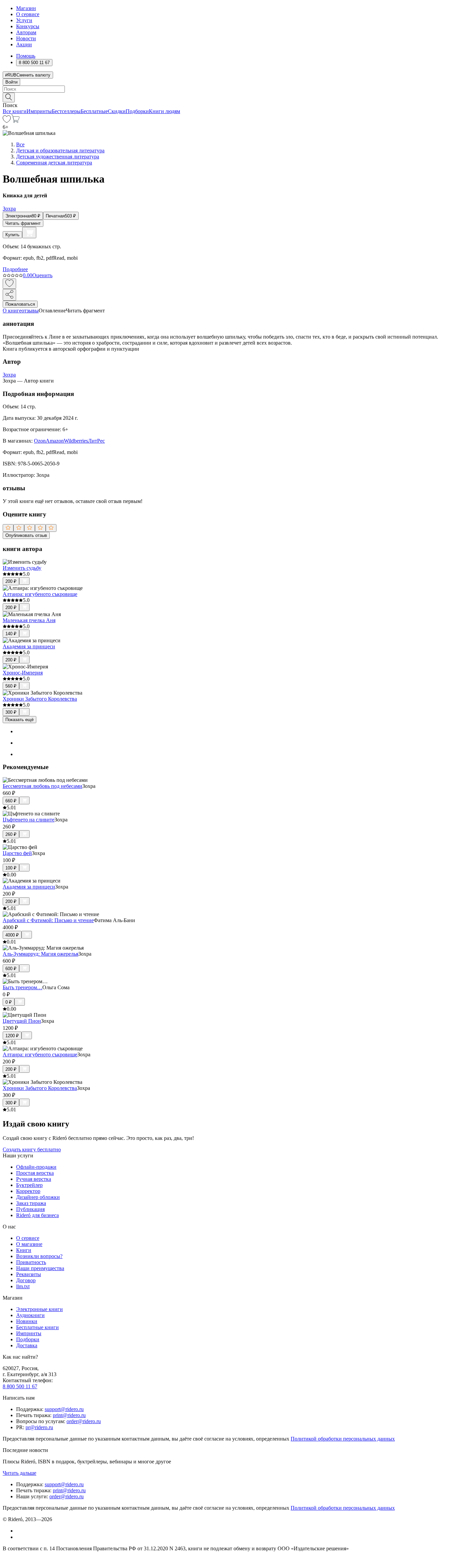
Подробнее (15, 269)
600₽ (10, 968)
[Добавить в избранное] (9, 284)
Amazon (55, 441)
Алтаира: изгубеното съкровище (40, 594)
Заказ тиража (31, 1203)
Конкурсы (27, 26)
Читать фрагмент (23, 223)
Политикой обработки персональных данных (343, 1439)
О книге (12, 310)
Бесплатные (94, 111)
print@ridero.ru (69, 1415)
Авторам (26, 32)
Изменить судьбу (22, 568)
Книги (23, 1250)
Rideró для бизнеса (37, 1215)
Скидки (117, 111)
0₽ (8, 1002)
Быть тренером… (22, 987)
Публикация (30, 1209)
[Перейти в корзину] (15, 121)
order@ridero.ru (84, 1421)
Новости (26, 38)
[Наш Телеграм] (19, 1537)
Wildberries (76, 441)
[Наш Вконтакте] (19, 1531)
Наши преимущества (40, 1268)
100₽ (10, 867)
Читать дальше (19, 1473)
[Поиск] (9, 97)
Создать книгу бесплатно (32, 1149)
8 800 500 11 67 (20, 1386)
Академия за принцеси (29, 646)
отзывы (30, 310)
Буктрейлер (29, 1185)
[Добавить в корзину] (29, 232)
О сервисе (27, 14)
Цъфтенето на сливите (28, 819)
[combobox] (229, 89)
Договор (26, 1280)
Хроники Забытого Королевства (40, 699)
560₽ (10, 686)
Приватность (31, 1262)
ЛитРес (96, 441)
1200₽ (12, 1035)
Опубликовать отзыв (26, 535)
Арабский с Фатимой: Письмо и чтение (48, 920)
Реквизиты (28, 1274)
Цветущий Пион (22, 1021)
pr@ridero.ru (39, 1427)
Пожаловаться (20, 304)
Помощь (25, 56)
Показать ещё (19, 719)
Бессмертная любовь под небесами (42, 786)
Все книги (15, 111)
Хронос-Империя (23, 672)
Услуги (24, 20)
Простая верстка (35, 1173)
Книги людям (164, 111)
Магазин (26, 8)
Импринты (39, 111)
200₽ (10, 581)
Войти (11, 82)
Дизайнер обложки (38, 1197)
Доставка (26, 1345)
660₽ (10, 800)
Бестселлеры (66, 111)
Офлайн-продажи (36, 1167)
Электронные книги (39, 1309)
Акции (24, 44)
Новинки (26, 1321)
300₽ (10, 712)
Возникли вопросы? (39, 1256)
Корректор (28, 1191)
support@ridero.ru (64, 1409)
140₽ (10, 633)
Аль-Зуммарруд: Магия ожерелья (40, 954)
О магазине (29, 1244)
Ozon (40, 441)
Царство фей (17, 853)
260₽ (10, 834)
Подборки (137, 111)
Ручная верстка (33, 1179)
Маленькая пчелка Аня (29, 620)
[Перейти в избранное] (7, 121)
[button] (229, 97)
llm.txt (23, 1286)
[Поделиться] (9, 295)
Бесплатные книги (37, 1327)
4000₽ (12, 935)
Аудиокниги (30, 1315)
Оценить (42, 275)
